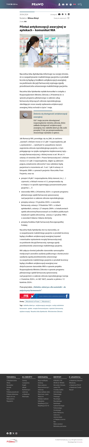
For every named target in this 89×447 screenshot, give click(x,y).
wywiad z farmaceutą (56, 308)
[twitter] (65, 14)
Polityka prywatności (13, 392)
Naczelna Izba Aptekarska (39, 311)
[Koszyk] (70, 4)
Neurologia (57, 399)
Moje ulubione (42, 385)
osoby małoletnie (58, 305)
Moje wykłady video (44, 392)
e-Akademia (25, 394)
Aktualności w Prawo (32, 301)
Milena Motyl (33, 18)
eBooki (24, 387)
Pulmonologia (58, 408)
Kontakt (9, 387)
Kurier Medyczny (59, 412)
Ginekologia (57, 410)
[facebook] (62, 14)
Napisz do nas (11, 396)
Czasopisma (25, 383)
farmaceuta (23, 308)
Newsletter (10, 385)
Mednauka (25, 396)
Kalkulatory (41, 401)
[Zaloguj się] (59, 4)
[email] (59, 14)
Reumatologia (58, 401)
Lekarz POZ (57, 387)
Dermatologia (58, 392)
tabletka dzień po (29, 305)
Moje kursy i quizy (43, 394)
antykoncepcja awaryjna (43, 305)
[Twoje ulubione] (66, 4)
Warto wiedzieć (58, 424)
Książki (24, 385)
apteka (30, 308)
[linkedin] (68, 14)
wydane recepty (25, 311)
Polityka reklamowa (12, 394)
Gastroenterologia (59, 406)
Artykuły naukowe (43, 399)
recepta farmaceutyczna (41, 308)
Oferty (8, 383)
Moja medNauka (43, 380)
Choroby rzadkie (58, 390)
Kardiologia (57, 403)
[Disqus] (44, 341)
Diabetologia (57, 394)
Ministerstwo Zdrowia (55, 311)
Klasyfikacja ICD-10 (43, 406)
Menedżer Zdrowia (59, 385)
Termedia (79, 442)
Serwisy (24, 380)
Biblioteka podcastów (60, 426)
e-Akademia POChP (75, 385)
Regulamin (10, 401)
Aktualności (46, 301)
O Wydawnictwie (12, 380)
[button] (79, 4)
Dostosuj (40, 383)
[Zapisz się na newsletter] (63, 4)
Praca (8, 390)
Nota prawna (10, 399)
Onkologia (57, 396)
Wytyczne (41, 396)
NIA (25, 22)
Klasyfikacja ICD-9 (43, 403)
